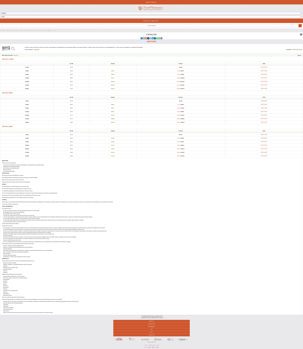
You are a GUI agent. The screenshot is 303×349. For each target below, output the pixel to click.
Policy (151, 332)
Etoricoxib (16, 55)
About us (151, 321)
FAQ (151, 329)
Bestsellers (151, 324)
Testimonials (151, 326)
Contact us (152, 335)
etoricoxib (36, 49)
